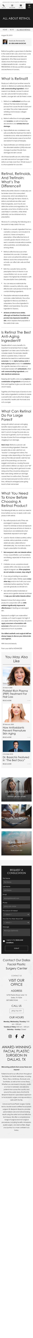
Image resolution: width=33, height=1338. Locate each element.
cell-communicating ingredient (12, 89)
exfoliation (27, 364)
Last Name (6, 886)
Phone (5, 903)
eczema (10, 121)
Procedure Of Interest (10, 911)
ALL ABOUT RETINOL (23, 30)
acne (28, 118)
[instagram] (10, 1036)
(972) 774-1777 (16, 1011)
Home (5, 30)
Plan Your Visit (16, 850)
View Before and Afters (16, 797)
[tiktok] (23, 1036)
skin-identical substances (10, 374)
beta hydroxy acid (8, 364)
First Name (6, 878)
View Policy (16, 823)
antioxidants (22, 369)
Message (6, 927)
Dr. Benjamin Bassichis (17, 43)
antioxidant (16, 101)
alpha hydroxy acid (21, 361)
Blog (12, 30)
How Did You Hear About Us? (13, 919)
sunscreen (5, 361)
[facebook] (16, 1036)
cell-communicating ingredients (12, 371)
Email (5, 894)
